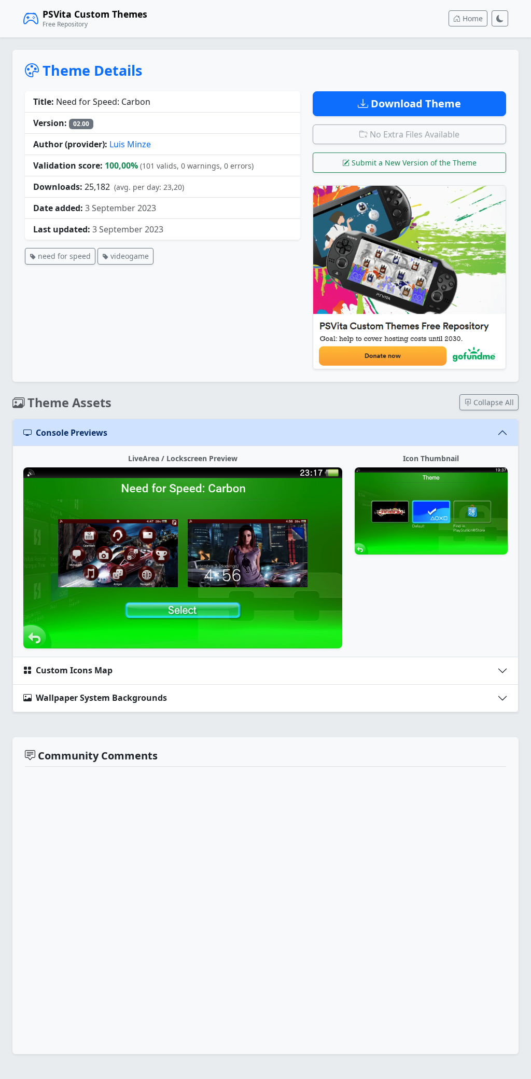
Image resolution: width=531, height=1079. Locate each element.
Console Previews (71, 432)
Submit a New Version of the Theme (413, 163)
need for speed (63, 256)
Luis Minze (130, 144)
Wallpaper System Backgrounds (101, 697)
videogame (128, 256)
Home (471, 18)
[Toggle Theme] (500, 18)
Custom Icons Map (74, 670)
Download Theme (414, 103)
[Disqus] (265, 909)
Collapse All (492, 402)
